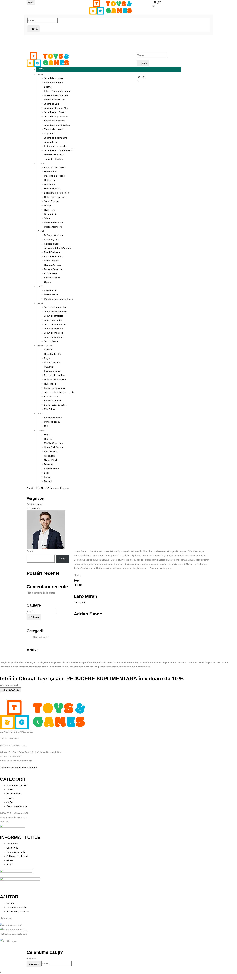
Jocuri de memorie (53, 332)
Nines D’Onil (50, 460)
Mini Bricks (49, 409)
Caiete (47, 282)
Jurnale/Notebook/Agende (57, 248)
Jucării (9, 789)
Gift (46, 426)
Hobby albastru (52, 188)
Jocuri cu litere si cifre (55, 307)
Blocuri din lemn (52, 362)
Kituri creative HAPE (54, 167)
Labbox (48, 349)
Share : (77, 575)
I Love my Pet (51, 239)
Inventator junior (52, 371)
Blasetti (48, 481)
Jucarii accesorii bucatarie (57, 125)
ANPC (9, 864)
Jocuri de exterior (53, 320)
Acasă (30, 488)
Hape (47, 434)
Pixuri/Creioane (52, 252)
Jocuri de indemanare (55, 324)
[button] (181, 4)
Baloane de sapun (53, 222)
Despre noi (12, 843)
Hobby (47, 205)
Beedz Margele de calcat (56, 192)
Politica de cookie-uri (17, 856)
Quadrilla (48, 366)
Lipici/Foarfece (51, 260)
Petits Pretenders (53, 226)
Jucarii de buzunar (53, 78)
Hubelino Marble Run (55, 379)
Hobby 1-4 (49, 180)
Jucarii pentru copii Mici (56, 108)
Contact (10, 903)
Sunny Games (51, 468)
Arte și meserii (13, 793)
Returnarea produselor (18, 911)
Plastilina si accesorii (54, 176)
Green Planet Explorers (56, 95)
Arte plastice (50, 273)
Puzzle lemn (50, 290)
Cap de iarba (50, 133)
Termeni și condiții (15, 852)
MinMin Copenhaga (54, 443)
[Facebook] (74, 580)
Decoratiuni (50, 214)
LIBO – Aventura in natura (57, 91)
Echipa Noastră (41, 488)
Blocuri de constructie (55, 388)
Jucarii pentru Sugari (54, 112)
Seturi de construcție (16, 806)
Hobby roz (49, 210)
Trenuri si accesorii (53, 129)
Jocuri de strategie (53, 316)
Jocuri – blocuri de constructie (59, 392)
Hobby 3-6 (49, 184)
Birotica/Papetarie (53, 269)
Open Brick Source (53, 447)
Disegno (48, 464)
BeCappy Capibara (54, 235)
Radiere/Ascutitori (53, 265)
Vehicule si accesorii (54, 120)
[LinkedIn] (78, 580)
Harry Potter (50, 171)
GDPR (9, 860)
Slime (47, 218)
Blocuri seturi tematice (55, 405)
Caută (30, 551)
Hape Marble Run (53, 354)
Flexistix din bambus (54, 375)
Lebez (47, 477)
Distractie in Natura (54, 154)
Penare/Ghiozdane (53, 256)
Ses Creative (50, 451)
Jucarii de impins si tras (56, 116)
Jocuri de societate (53, 328)
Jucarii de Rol (51, 142)
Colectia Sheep (52, 243)
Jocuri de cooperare (54, 337)
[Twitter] (76, 580)
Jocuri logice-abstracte (55, 311)
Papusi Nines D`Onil (54, 99)
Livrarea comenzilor (16, 907)
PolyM (47, 358)
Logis (47, 472)
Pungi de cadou (52, 421)
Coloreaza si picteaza (55, 197)
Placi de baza (51, 396)
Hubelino (48, 439)
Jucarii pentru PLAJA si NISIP (59, 150)
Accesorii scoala (52, 277)
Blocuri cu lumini (52, 400)
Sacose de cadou (53, 417)
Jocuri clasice (51, 341)
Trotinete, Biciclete (53, 159)
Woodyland (50, 456)
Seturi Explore (51, 201)
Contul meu (12, 847)
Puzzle (9, 798)
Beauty (47, 86)
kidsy (39, 504)
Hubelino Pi (50, 383)
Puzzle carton (51, 294)
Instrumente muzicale (55, 146)
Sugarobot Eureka (53, 82)
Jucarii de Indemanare (55, 137)
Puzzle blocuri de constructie (58, 299)
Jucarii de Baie (51, 103)
